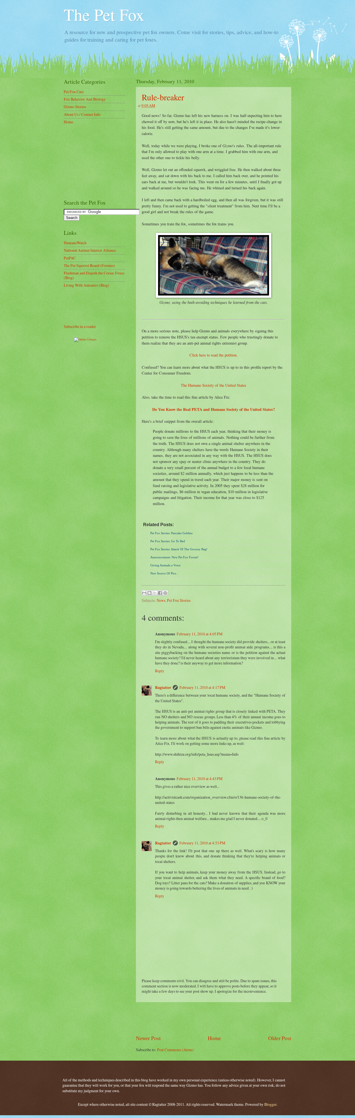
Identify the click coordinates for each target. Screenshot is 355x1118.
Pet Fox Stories (179, 600)
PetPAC (70, 258)
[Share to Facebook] (160, 593)
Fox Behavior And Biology (85, 99)
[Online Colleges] (85, 339)
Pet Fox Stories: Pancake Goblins (171, 533)
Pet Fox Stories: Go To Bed (167, 541)
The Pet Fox (104, 14)
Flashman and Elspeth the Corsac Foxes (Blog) (94, 275)
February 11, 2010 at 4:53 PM (202, 842)
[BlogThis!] (149, 593)
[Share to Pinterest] (165, 593)
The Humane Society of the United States (213, 385)
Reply (159, 670)
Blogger (270, 1104)
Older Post (279, 1038)
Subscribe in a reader (80, 326)
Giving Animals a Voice (165, 565)
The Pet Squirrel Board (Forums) (89, 265)
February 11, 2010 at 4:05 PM (199, 633)
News (161, 600)
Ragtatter (163, 687)
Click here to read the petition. (213, 355)
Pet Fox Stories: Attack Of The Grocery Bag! (178, 549)
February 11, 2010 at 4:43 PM (199, 778)
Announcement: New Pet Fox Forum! (174, 557)
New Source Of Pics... (164, 573)
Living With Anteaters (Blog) (86, 285)
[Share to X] (155, 593)
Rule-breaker (163, 97)
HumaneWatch (75, 242)
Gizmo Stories (75, 106)
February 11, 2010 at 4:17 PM (202, 687)
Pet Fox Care (74, 91)
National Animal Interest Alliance (90, 250)
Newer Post (148, 1038)
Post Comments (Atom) (175, 1049)
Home (214, 1038)
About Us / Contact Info (82, 114)
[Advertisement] (213, 1018)
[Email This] (144, 593)
